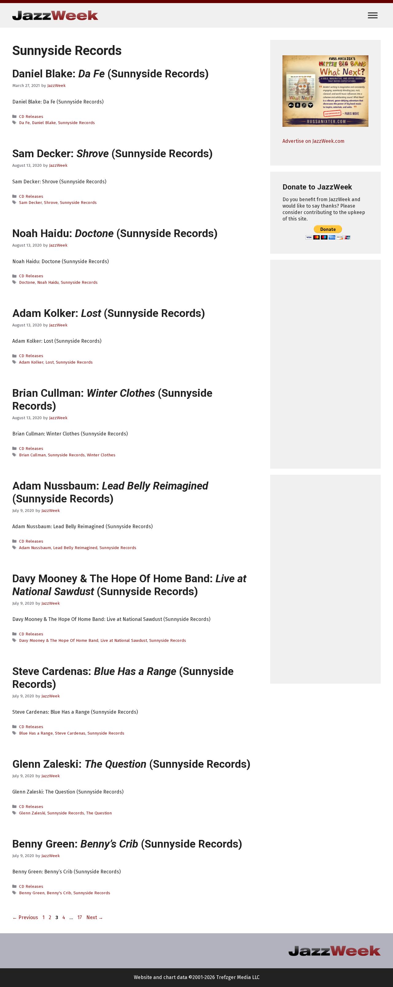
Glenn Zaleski (32, 813)
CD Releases (31, 116)
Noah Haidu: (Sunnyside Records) (115, 233)
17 (80, 917)
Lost (49, 362)
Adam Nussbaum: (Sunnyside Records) (110, 492)
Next (94, 917)
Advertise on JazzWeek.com (313, 141)
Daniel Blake (44, 122)
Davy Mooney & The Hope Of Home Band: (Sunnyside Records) (129, 585)
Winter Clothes (101, 455)
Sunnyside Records (76, 122)
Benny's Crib (59, 892)
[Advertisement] (325, 364)
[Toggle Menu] (373, 15)
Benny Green (32, 892)
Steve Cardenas (70, 733)
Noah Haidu (48, 282)
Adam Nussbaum (35, 547)
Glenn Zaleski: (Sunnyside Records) (131, 764)
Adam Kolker (31, 362)
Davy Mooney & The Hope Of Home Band (58, 640)
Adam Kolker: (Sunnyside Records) (108, 313)
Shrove (51, 202)
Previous (25, 917)
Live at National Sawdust (123, 640)
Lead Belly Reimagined (75, 547)
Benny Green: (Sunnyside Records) (127, 844)
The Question (99, 813)
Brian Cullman (32, 455)
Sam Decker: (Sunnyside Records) (112, 153)
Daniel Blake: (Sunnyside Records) (110, 74)
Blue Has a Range (36, 733)
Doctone (27, 282)
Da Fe (24, 122)
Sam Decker (30, 202)
